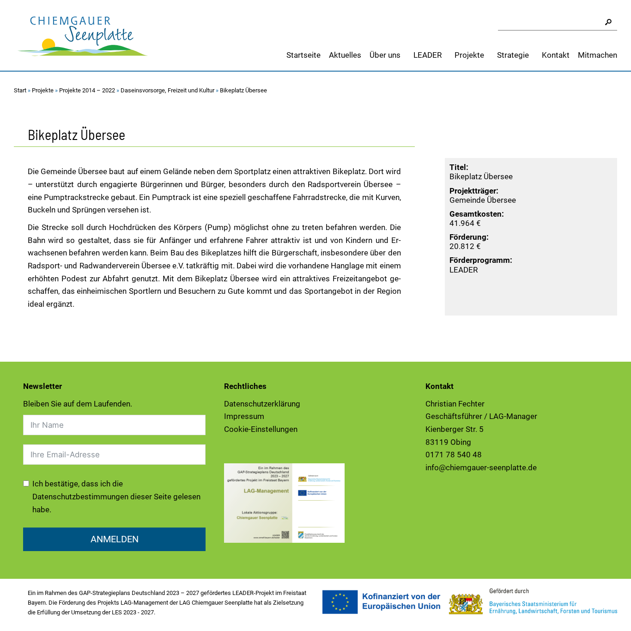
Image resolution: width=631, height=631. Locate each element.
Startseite (303, 55)
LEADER (427, 55)
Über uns (385, 55)
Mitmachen (597, 55)
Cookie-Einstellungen (260, 429)
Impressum (244, 416)
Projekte (469, 55)
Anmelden (115, 539)
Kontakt (556, 55)
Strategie (513, 55)
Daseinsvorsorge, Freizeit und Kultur (167, 90)
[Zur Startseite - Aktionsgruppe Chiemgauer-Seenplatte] (83, 34)
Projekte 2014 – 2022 (87, 90)
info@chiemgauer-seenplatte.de (481, 467)
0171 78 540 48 (453, 454)
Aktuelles (345, 55)
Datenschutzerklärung (262, 403)
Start (20, 90)
